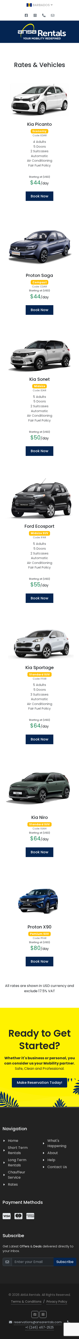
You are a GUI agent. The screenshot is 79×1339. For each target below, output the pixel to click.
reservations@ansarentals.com (38, 1322)
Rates (13, 1184)
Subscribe (65, 1261)
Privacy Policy (57, 1301)
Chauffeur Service (16, 1175)
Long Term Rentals (17, 1162)
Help (51, 1159)
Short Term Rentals (18, 1150)
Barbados (41, 5)
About (52, 1152)
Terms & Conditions (26, 1301)
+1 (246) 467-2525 (39, 1327)
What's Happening (56, 1143)
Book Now (39, 196)
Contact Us (57, 1166)
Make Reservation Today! (39, 1082)
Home (13, 1140)
